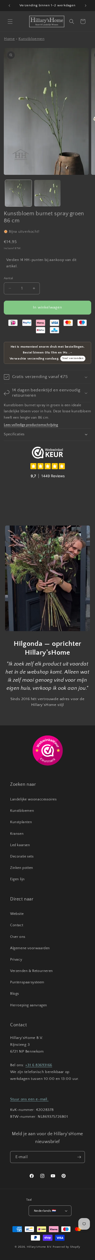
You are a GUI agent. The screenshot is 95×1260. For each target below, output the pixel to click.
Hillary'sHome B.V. (39, 1246)
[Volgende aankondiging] (85, 5)
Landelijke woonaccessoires (33, 799)
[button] (10, 21)
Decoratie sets (21, 856)
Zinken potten (21, 868)
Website (17, 914)
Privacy (16, 960)
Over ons (17, 937)
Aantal (8, 278)
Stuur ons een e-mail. (29, 1099)
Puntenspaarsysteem (27, 982)
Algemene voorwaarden (30, 948)
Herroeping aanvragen (28, 1005)
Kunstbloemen (31, 39)
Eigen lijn (17, 879)
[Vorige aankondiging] (9, 5)
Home (9, 39)
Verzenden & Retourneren (31, 971)
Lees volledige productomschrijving (31, 425)
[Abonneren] (79, 1157)
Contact (16, 925)
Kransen (17, 834)
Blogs (14, 994)
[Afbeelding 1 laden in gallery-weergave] (18, 193)
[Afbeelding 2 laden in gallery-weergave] (47, 193)
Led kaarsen (20, 845)
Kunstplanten (21, 822)
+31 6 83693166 (38, 1065)
